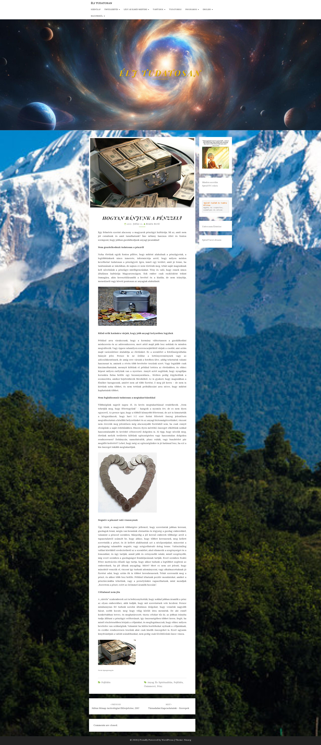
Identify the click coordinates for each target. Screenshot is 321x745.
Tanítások (158, 9)
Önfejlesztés (111, 9)
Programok (191, 9)
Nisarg (187, 740)
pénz (159, 686)
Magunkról (97, 16)
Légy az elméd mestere (135, 9)
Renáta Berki (153, 224)
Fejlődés (105, 682)
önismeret (150, 686)
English (207, 9)
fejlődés (178, 682)
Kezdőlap (96, 9)
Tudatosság (175, 9)
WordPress (168, 740)
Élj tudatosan (101, 3)
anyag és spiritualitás (159, 682)
